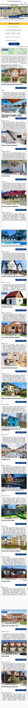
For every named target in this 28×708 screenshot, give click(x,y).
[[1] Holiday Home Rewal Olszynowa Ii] (14, 75)
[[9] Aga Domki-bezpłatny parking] (14, 328)
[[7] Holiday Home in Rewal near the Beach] (14, 267)
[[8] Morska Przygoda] (14, 298)
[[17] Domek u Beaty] (14, 572)
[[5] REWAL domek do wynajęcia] (14, 197)
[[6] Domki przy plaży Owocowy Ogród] (14, 237)
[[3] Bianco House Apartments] (14, 136)
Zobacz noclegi (21, 87)
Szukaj (14, 44)
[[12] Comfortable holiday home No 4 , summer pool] (14, 420)
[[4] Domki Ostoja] (14, 167)
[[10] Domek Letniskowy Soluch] (14, 359)
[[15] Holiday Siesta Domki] (14, 511)
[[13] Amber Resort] (14, 450)
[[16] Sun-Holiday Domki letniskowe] (14, 542)
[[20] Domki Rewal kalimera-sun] (14, 678)
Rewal (3, 70)
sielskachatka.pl (14, 1)
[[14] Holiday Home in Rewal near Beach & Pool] (14, 481)
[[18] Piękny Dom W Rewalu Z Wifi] (14, 617)
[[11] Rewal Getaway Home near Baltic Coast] (14, 389)
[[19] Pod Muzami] (14, 647)
